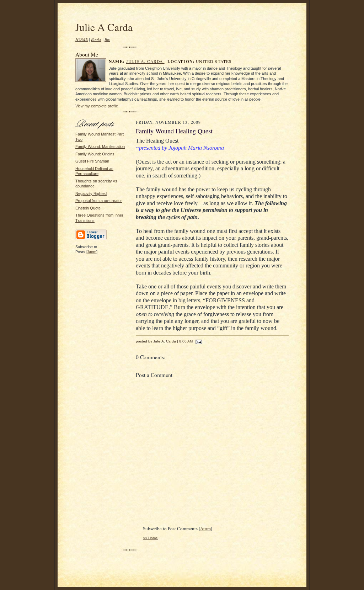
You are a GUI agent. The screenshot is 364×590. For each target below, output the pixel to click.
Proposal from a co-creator (98, 200)
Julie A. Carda (145, 61)
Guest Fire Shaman (92, 161)
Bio (107, 39)
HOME (81, 39)
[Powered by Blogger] (91, 239)
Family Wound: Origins (94, 154)
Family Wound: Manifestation (100, 146)
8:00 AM (186, 341)
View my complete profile (96, 106)
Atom (91, 252)
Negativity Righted (91, 193)
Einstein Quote (88, 208)
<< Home (150, 538)
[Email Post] (198, 341)
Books (96, 39)
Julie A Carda (104, 27)
